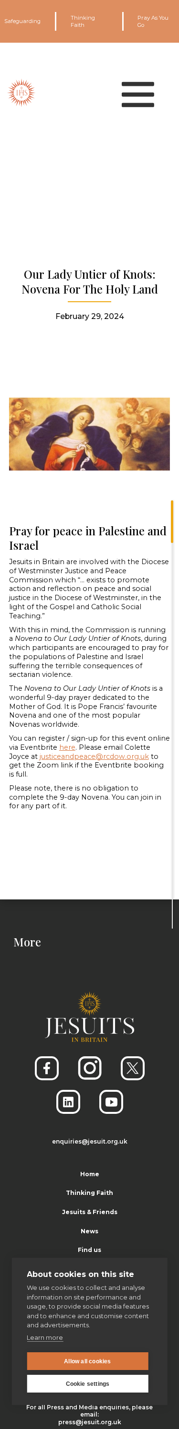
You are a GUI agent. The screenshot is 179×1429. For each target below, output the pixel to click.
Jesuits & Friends (89, 1212)
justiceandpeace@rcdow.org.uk (94, 756)
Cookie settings (88, 1384)
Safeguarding (22, 21)
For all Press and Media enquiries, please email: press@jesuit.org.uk (89, 1415)
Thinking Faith (83, 21)
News (89, 1231)
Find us (89, 1249)
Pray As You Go (152, 21)
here (67, 747)
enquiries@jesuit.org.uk (89, 1141)
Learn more (45, 1337)
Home (89, 1174)
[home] (21, 93)
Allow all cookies (87, 1361)
